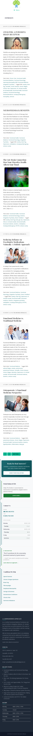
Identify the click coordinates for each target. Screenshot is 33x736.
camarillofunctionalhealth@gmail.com (15, 662)
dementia (14, 372)
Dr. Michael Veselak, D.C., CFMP (16, 4)
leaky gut (21, 444)
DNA (4, 222)
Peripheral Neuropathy (9, 588)
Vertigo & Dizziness (8, 591)
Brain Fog (6, 582)
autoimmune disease (8, 370)
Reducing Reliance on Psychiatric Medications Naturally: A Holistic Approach (16, 242)
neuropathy (6, 96)
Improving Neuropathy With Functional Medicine (15, 82)
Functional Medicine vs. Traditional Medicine (13, 319)
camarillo (8, 86)
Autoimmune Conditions (10, 594)
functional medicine (8, 224)
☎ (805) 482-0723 (8, 511)
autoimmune (19, 368)
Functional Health (21, 78)
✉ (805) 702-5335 (8, 516)
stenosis (12, 96)
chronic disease (15, 86)
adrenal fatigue (7, 368)
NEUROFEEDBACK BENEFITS (16, 110)
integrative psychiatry (19, 300)
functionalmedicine (8, 94)
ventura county (7, 146)
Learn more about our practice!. (10, 642)
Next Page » (16, 454)
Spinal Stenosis (7, 576)
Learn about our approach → (10, 562)
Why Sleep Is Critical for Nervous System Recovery (17, 690)
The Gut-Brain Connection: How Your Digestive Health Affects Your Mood (15, 162)
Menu (17, 10)
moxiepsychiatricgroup (19, 94)
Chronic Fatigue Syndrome (10, 579)
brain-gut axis (19, 220)
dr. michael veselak (22, 88)
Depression (13, 88)
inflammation (15, 444)
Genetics (22, 215)
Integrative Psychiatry (8, 84)
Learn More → (16, 495)
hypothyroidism (7, 444)
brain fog (23, 142)
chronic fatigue (23, 86)
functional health (17, 90)
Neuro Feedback (19, 218)
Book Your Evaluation (17, 473)
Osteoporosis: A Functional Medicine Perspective (14, 391)
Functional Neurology (19, 80)
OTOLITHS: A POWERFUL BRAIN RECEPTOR (14, 33)
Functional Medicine (8, 80)
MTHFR (17, 226)
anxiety (25, 84)
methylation (13, 144)
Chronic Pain (13, 78)
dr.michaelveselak (7, 90)
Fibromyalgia (7, 585)
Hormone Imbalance (9, 600)
